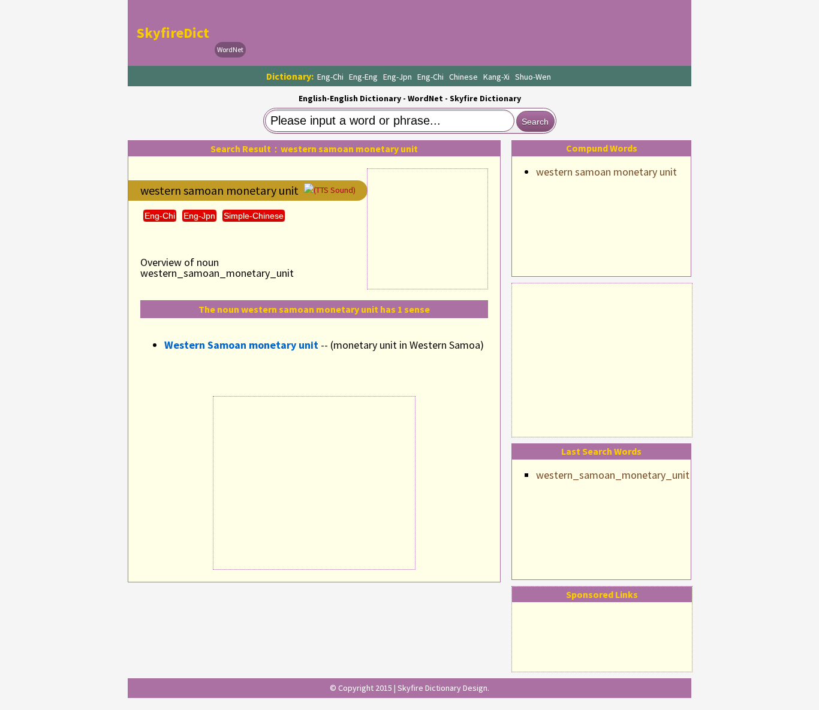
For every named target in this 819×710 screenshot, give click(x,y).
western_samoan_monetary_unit (612, 475)
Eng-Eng (363, 76)
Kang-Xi (496, 76)
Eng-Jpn (397, 76)
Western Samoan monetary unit (241, 345)
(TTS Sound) (335, 190)
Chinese (463, 76)
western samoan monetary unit (606, 172)
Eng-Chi (330, 76)
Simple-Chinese (254, 215)
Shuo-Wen (533, 76)
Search (535, 121)
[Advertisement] (602, 358)
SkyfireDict (173, 32)
